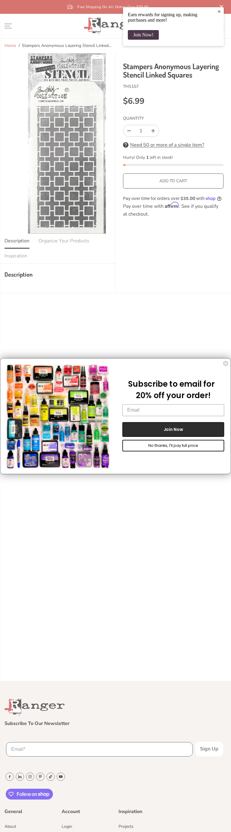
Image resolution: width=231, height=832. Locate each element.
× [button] (219, 11)
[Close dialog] (226, 363)
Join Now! (143, 34)
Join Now (173, 429)
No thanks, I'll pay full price (173, 445)
